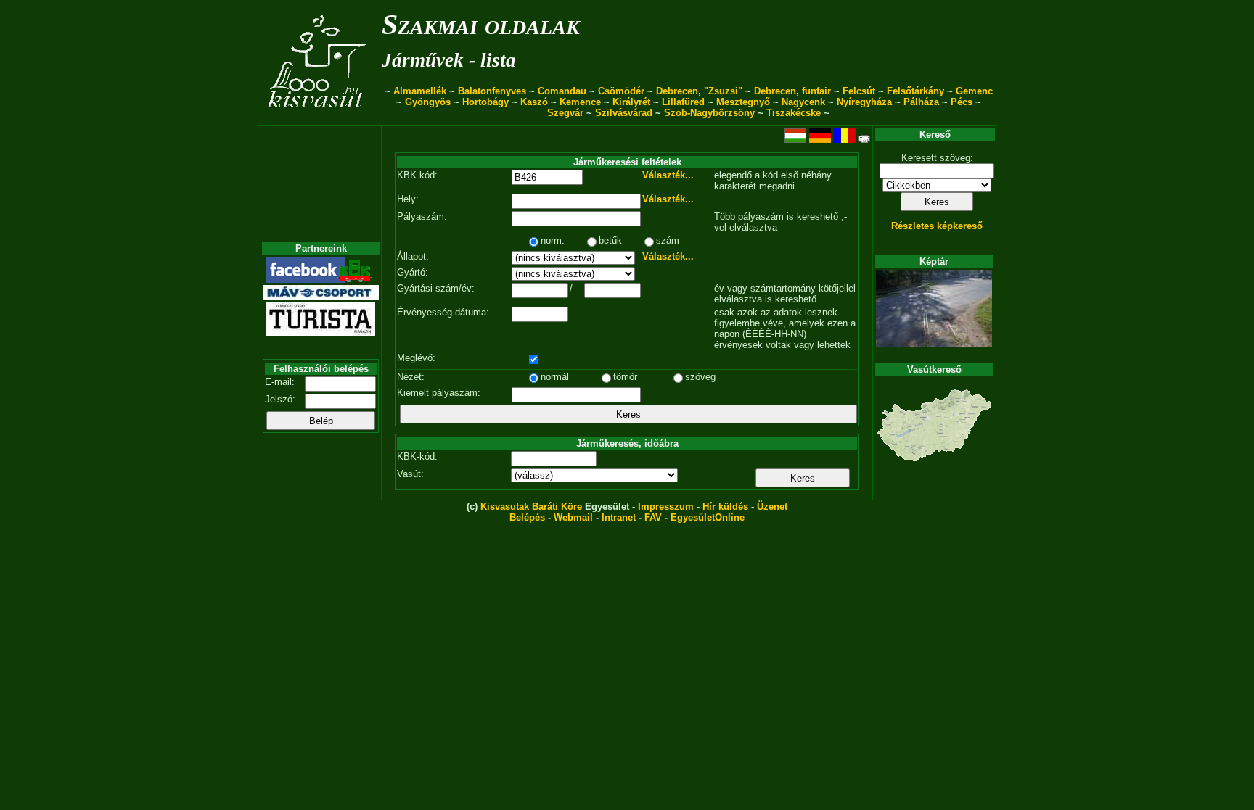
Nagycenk (803, 101)
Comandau (562, 91)
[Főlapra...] (319, 117)
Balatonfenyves (492, 91)
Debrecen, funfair (792, 91)
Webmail (573, 517)
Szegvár (565, 112)
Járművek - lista (449, 60)
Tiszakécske (793, 112)
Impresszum (666, 506)
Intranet (619, 517)
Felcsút (859, 91)
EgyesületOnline (708, 517)
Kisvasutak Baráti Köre (531, 506)
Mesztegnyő (743, 101)
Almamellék (419, 91)
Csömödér (621, 91)
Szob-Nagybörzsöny (709, 112)
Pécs (961, 101)
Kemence (580, 101)
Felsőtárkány (915, 91)
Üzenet (772, 506)
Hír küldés (725, 506)
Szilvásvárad (623, 112)
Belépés (527, 517)
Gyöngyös (428, 101)
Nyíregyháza (864, 101)
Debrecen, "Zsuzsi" (699, 91)
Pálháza (921, 101)
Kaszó (534, 101)
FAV (653, 517)
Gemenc (974, 91)
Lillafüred (683, 101)
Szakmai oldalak (481, 24)
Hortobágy (485, 101)
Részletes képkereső (937, 225)
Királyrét (631, 101)
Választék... (668, 175)
